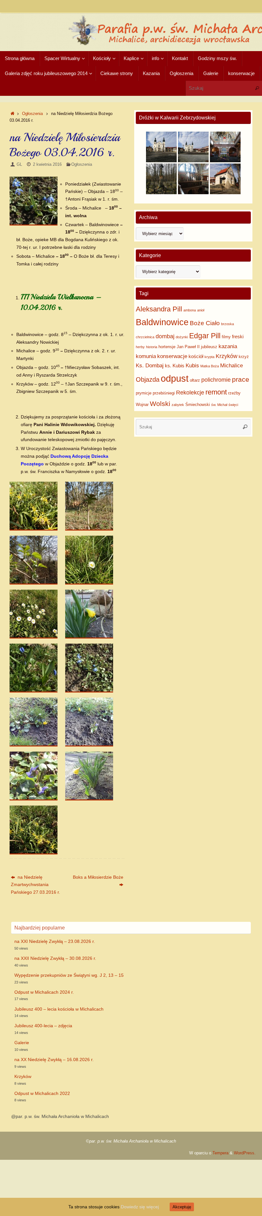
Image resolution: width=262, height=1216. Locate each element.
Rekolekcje (190, 392)
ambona (189, 310)
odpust (175, 378)
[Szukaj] (257, 88)
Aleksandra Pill (159, 309)
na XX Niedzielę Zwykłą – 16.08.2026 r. (54, 1059)
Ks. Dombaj (150, 366)
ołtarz (195, 380)
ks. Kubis (174, 365)
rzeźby (234, 393)
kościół (196, 356)
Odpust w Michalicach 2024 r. (44, 992)
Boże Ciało (205, 323)
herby (140, 347)
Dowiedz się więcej (140, 1206)
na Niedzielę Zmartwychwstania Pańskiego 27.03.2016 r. (35, 885)
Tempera (220, 1153)
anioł (200, 310)
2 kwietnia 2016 (47, 164)
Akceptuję (182, 1207)
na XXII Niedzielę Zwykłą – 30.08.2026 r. (55, 958)
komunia (146, 356)
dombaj (165, 336)
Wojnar (142, 404)
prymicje (143, 393)
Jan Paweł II (188, 346)
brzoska (227, 324)
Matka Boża (209, 366)
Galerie (21, 1042)
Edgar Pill (204, 336)
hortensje (166, 346)
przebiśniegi (164, 393)
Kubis (192, 366)
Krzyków (226, 356)
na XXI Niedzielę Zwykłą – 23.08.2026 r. (54, 941)
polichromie (216, 380)
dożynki (182, 337)
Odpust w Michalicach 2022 (42, 1093)
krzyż (244, 356)
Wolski (160, 403)
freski (237, 336)
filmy (226, 336)
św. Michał (219, 405)
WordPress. (245, 1153)
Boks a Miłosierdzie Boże (98, 877)
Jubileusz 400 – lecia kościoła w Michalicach (59, 1009)
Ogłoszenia (32, 113)
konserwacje (172, 356)
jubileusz (209, 346)
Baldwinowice (162, 322)
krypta (209, 357)
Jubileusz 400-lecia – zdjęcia (43, 1025)
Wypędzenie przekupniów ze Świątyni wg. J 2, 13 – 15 (69, 975)
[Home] (12, 113)
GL (19, 164)
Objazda (147, 379)
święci (233, 405)
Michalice (231, 366)
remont (216, 392)
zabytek (178, 405)
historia (151, 347)
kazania (228, 346)
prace (240, 379)
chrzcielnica (145, 337)
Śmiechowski (197, 404)
